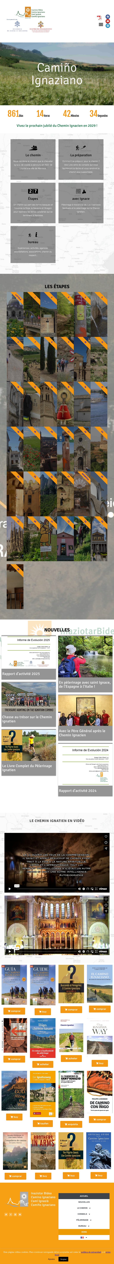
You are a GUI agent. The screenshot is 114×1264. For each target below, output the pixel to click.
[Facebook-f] (10, 1214)
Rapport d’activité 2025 (21, 673)
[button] (100, 24)
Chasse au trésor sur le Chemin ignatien (27, 719)
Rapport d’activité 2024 (78, 790)
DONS (84, 1232)
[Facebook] (108, 17)
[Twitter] (6, 1214)
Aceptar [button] (63, 1259)
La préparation (81, 155)
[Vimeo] (108, 25)
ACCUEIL (84, 1196)
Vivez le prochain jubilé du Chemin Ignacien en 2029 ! (57, 125)
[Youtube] (108, 21)
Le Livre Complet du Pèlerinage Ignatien (27, 768)
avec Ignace (81, 198)
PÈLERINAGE (82, 1220)
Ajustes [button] (51, 1259)
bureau (33, 242)
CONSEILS (82, 1214)
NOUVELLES (57, 630)
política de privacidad (91, 1252)
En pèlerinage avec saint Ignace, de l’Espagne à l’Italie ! (85, 684)
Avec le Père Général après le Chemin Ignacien (82, 733)
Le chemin (33, 155)
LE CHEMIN (82, 1208)
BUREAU (82, 1226)
